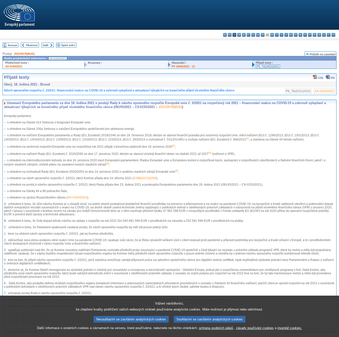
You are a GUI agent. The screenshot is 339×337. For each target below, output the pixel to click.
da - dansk (239, 35)
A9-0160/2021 (13, 66)
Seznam (12, 45)
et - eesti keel (248, 35)
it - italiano (277, 35)
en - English (258, 35)
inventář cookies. (289, 328)
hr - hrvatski (272, 35)
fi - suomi (329, 35)
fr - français (263, 35)
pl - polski (305, 35)
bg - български (225, 35)
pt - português (310, 35)
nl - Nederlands (300, 35)
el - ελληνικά (253, 35)
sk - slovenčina (319, 35)
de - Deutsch (244, 35)
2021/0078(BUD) (24, 53)
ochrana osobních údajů (216, 328)
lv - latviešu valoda (281, 35)
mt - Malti (296, 35)
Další (45, 45)
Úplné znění (68, 45)
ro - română (314, 35)
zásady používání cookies (255, 328)
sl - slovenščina (324, 35)
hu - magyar (291, 35)
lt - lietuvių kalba (286, 35)
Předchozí (32, 45)
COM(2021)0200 (145, 178)
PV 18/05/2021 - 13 (183, 66)
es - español (230, 35)
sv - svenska (333, 35)
